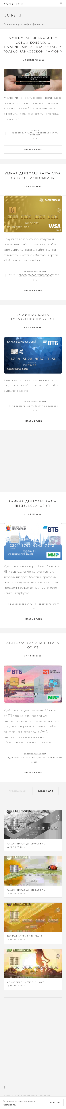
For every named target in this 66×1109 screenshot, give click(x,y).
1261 (36, 762)
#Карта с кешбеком (40, 276)
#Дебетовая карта (23, 133)
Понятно (55, 1103)
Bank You (14, 4)
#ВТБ (34, 758)
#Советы (35, 134)
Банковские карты (35, 271)
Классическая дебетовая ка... (26, 844)
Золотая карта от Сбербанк (24, 936)
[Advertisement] (33, 462)
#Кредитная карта (46, 133)
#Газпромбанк (40, 274)
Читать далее (33, 149)
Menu (61, 3)
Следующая (45, 791)
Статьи (35, 130)
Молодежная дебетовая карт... (27, 982)
